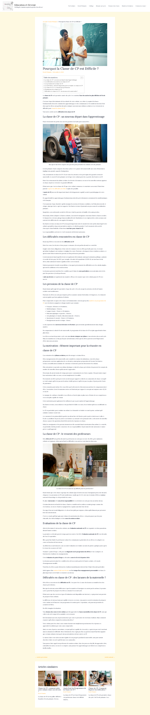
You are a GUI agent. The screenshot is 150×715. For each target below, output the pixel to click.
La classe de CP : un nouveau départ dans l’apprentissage (61, 80)
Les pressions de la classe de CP (54, 83)
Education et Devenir (25, 5)
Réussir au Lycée (101, 6)
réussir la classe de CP (58, 108)
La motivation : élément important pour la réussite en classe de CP (64, 85)
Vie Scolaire (71, 6)
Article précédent (41, 657)
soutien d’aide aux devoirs (61, 570)
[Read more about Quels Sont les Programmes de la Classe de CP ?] (75, 678)
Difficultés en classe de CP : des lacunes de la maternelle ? (61, 91)
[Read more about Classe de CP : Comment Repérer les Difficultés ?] (100, 678)
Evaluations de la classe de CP (53, 89)
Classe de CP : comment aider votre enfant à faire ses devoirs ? (49, 689)
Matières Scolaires (127, 6)
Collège (91, 6)
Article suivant (110, 657)
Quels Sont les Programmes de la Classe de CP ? (74, 689)
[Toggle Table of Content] (81, 77)
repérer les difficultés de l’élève (57, 188)
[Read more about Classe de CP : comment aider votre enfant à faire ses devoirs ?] (49, 678)
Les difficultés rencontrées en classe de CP (57, 82)
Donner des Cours (113, 6)
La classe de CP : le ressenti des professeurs (57, 87)
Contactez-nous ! (141, 6)
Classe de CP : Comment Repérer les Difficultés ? (97, 689)
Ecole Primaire (82, 6)
